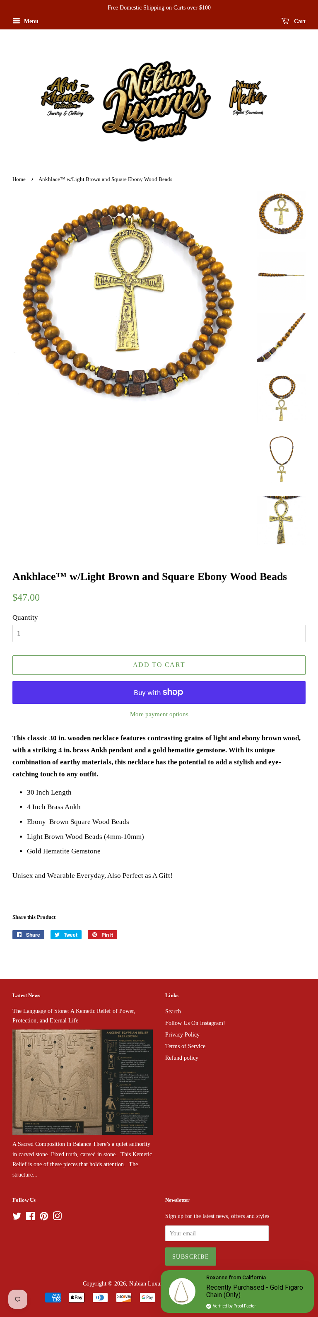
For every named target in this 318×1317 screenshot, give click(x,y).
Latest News (26, 995)
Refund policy (181, 1057)
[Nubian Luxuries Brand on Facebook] (30, 1217)
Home (19, 179)
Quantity (25, 617)
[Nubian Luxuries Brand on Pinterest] (43, 1217)
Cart (299, 21)
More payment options (159, 714)
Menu (30, 21)
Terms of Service (185, 1046)
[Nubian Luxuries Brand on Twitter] (17, 1217)
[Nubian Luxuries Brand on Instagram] (57, 1217)
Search (173, 1011)
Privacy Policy (182, 1034)
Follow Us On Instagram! (195, 1023)
